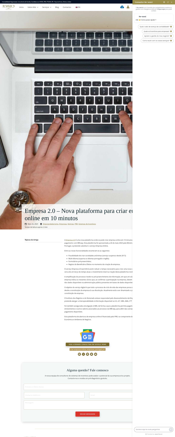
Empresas (63, 224)
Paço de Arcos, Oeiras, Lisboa (62, 2)
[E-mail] (95, 354)
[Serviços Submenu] (50, 7)
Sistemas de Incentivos (87, 224)
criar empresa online (78, 349)
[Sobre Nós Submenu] (37, 7)
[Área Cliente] (128, 7)
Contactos (67, 7)
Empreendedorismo (50, 224)
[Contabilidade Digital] (122, 7)
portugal (98, 349)
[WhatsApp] (91, 354)
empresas (90, 349)
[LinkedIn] (87, 354)
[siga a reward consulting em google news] (87, 335)
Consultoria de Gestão (24, 2)
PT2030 (49, 2)
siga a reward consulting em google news (87, 344)
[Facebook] (79, 354)
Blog (57, 7)
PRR (45, 2)
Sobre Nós (32, 7)
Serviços (45, 7)
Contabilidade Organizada (9, 2)
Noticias (71, 224)
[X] (83, 354)
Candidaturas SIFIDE (37, 2)
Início (21, 7)
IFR (52, 2)
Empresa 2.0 (70, 240)
